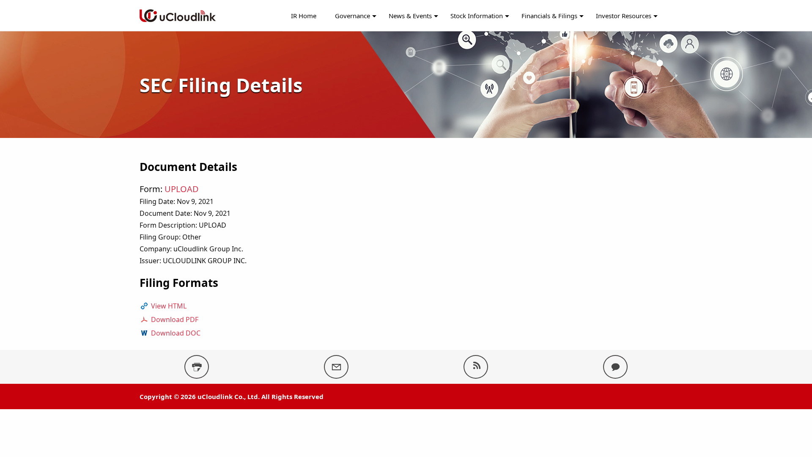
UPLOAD (182, 189)
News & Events (410, 15)
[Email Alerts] (336, 367)
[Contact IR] (615, 367)
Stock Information (476, 15)
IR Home (303, 15)
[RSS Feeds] (476, 367)
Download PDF (174, 319)
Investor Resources (623, 15)
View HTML (169, 306)
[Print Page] (196, 367)
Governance (352, 15)
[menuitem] (304, 16)
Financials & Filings (549, 15)
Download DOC (175, 333)
